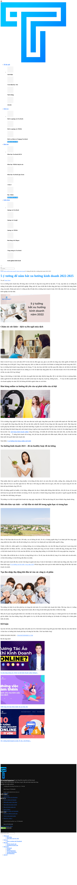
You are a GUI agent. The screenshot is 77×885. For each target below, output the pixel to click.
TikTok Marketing (11, 850)
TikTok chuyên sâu (11, 844)
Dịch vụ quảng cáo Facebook (14, 841)
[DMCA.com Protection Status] (6, 828)
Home (2, 271)
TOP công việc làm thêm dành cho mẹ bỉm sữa (14, 707)
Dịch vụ (6, 109)
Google (8, 849)
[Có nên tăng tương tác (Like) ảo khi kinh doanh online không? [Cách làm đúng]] (23, 670)
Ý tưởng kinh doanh (20, 271)
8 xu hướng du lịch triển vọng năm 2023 (22, 564)
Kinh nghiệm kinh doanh (10, 271)
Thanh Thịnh (7, 280)
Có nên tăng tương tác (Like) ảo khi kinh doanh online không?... (19, 673)
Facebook (9, 848)
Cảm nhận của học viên (13, 838)
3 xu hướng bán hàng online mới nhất (19, 441)
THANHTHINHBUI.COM (25, 635)
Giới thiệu (9, 837)
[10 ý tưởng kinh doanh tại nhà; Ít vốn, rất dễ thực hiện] (23, 738)
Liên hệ (5, 854)
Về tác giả (7, 64)
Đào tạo (6, 144)
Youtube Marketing (12, 852)
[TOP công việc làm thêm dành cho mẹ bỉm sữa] (23, 704)
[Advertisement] (38, 753)
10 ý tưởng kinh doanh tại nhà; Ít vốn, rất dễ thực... (16, 741)
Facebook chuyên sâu (12, 845)
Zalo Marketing (10, 853)
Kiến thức (7, 200)
